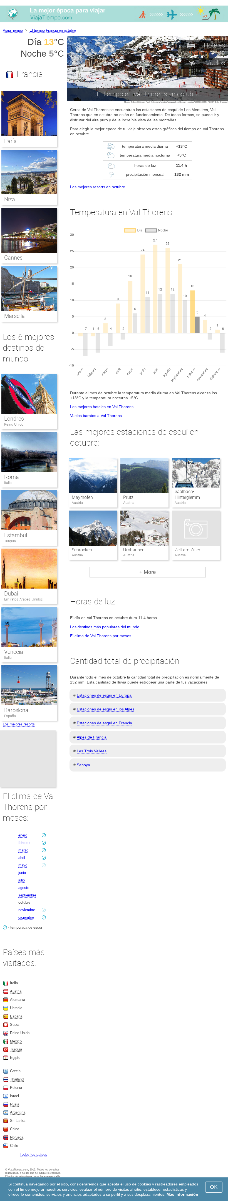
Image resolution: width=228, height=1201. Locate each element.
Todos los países (33, 1154)
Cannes (13, 257)
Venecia (13, 652)
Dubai (11, 593)
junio (22, 873)
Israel (14, 1096)
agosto (23, 888)
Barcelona (16, 710)
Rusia (14, 1104)
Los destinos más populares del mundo (104, 627)
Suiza (14, 1024)
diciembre (26, 917)
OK (214, 1187)
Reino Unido (13, 424)
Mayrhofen (82, 497)
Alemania (17, 1000)
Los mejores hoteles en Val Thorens (101, 406)
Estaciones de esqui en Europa (104, 695)
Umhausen (134, 549)
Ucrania (16, 1008)
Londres (14, 418)
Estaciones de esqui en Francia (104, 723)
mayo (22, 865)
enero (22, 835)
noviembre (26, 910)
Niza (9, 199)
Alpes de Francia (91, 737)
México (16, 1041)
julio (21, 880)
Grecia (15, 1071)
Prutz (128, 497)
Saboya (83, 765)
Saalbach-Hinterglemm (187, 494)
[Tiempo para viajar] (114, 22)
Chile (14, 1146)
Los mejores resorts (19, 724)
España (10, 716)
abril (21, 858)
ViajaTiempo (13, 30)
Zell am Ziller (187, 549)
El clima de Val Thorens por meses (100, 636)
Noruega (16, 1137)
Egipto (15, 1058)
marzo (23, 850)
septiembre (27, 895)
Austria (15, 991)
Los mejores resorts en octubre (97, 187)
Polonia (16, 1088)
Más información (182, 1194)
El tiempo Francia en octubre (52, 30)
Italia (8, 483)
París (10, 141)
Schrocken (82, 549)
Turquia (10, 541)
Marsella (14, 316)
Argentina (17, 1112)
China (14, 1129)
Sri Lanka (17, 1121)
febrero (23, 843)
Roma (11, 477)
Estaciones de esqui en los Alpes (105, 709)
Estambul (15, 535)
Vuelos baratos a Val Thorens (96, 415)
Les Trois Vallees (91, 751)
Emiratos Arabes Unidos (23, 599)
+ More (147, 572)
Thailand (17, 1079)
